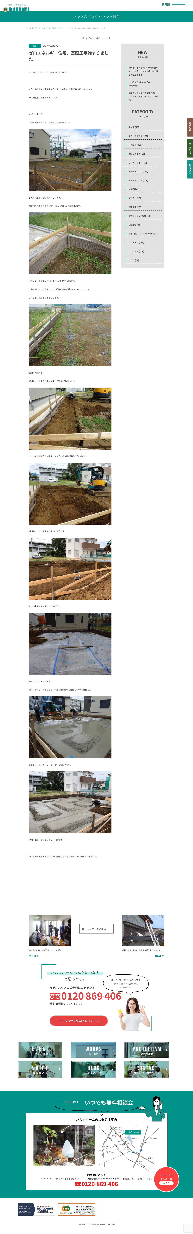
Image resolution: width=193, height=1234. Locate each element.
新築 (34, 46)
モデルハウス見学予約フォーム (79, 1021)
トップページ (31, 28)
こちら (55, 97)
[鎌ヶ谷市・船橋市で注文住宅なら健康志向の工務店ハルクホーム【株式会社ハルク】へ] (14, 5)
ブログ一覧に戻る (96, 929)
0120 (91, 995)
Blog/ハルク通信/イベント (52, 28)
